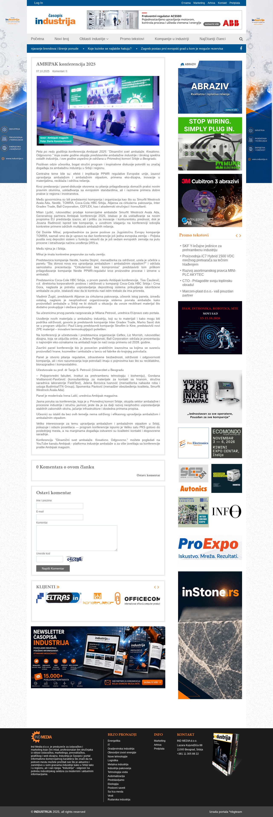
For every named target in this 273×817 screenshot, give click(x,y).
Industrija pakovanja (119, 768)
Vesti (110, 795)
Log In (38, 2)
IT (109, 744)
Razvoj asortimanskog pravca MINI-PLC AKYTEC (209, 272)
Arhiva (211, 2)
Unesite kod (43, 553)
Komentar (42, 522)
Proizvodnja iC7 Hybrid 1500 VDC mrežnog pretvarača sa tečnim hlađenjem (208, 260)
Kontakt (222, 2)
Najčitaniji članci (213, 39)
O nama (186, 2)
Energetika (114, 740)
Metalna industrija (118, 764)
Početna (37, 39)
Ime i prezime (44, 500)
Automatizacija (116, 776)
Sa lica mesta (115, 791)
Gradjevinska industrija (121, 748)
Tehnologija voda (118, 772)
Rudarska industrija (119, 799)
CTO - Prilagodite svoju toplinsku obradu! (207, 283)
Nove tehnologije (118, 756)
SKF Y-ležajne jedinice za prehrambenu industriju (202, 248)
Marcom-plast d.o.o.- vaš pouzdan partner (207, 293)
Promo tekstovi (132, 39)
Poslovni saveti (116, 787)
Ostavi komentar (148, 475)
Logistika (113, 760)
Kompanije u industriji (172, 39)
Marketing (199, 2)
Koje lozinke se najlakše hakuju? (76, 48)
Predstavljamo (116, 779)
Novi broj (62, 39)
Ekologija (113, 784)
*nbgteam (235, 811)
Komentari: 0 (59, 71)
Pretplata (234, 2)
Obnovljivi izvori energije (122, 752)
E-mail (40, 511)
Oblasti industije (92, 39)
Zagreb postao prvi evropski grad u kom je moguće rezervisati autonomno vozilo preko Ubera (170, 48)
